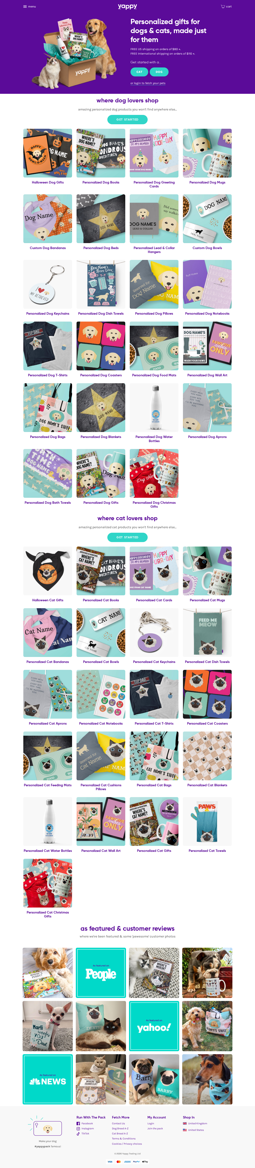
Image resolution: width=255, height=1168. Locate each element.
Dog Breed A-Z (120, 1128)
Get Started (127, 119)
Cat (139, 72)
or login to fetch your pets (147, 83)
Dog (159, 72)
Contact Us (118, 1123)
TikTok (85, 1133)
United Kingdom (197, 1123)
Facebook (87, 1123)
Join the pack (155, 1128)
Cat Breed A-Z (120, 1133)
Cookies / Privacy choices (127, 1143)
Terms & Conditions (124, 1138)
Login (150, 1123)
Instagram (87, 1128)
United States (196, 1130)
